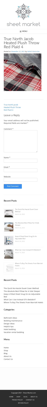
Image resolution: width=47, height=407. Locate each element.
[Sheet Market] (23, 15)
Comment (8, 129)
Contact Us (8, 359)
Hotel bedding (10, 329)
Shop (6, 350)
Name (7, 157)
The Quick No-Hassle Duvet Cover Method (21, 288)
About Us (7, 356)
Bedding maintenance (13, 321)
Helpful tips (9, 326)
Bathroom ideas (10, 318)
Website (7, 176)
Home (6, 347)
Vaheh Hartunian (33, 51)
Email (7, 167)
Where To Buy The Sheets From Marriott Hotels (23, 302)
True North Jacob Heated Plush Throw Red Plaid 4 (12, 107)
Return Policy (23, 403)
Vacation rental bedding (14, 332)
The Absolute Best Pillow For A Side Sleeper (22, 291)
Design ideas (9, 323)
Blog (5, 353)
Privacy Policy (17, 400)
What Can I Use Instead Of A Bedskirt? (28, 250)
